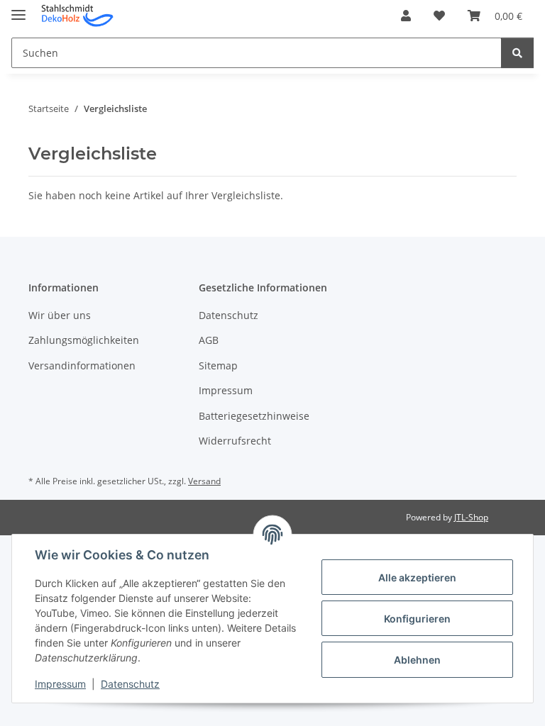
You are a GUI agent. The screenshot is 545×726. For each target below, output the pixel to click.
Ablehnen (417, 660)
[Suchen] (517, 53)
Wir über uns (59, 315)
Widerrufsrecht (235, 440)
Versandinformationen (82, 365)
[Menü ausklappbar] (18, 9)
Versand (204, 481)
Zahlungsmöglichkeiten (83, 340)
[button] (406, 15)
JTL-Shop (471, 517)
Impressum (60, 684)
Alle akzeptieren (417, 577)
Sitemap (218, 365)
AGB (209, 340)
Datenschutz (130, 684)
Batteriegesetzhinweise (254, 416)
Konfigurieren (417, 619)
